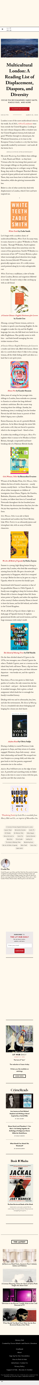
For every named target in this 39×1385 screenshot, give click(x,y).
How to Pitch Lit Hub (19, 1359)
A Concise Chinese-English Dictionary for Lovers (19, 827)
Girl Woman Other (19, 833)
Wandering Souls (8, 815)
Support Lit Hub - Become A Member (20, 1370)
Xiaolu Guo (33, 845)
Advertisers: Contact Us (19, 1363)
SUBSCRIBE (19, 951)
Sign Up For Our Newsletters (19, 1356)
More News (19, 1076)
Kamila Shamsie (30, 836)
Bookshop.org (7, 1376)
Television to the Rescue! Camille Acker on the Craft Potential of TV (19, 1304)
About (19, 1352)
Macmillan (10, 839)
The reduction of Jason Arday (19, 1064)
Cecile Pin (5, 115)
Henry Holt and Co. (9, 836)
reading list (29, 839)
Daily (19, 1054)
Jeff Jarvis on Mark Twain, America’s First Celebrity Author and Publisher (19, 1265)
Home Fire (20, 836)
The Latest (19, 1242)
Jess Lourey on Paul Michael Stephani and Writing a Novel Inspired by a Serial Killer (19, 1113)
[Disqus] (19, 903)
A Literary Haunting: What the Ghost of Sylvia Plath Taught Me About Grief (19, 1285)
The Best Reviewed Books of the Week (20, 1204)
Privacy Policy (19, 1366)
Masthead (19, 1349)
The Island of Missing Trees (13, 842)
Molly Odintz (20, 1136)
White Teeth (24, 845)
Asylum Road (8, 830)
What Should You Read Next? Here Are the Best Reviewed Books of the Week (19, 1324)
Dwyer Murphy (20, 1148)
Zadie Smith (19, 848)
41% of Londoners (25, 124)
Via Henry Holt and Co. (19, 109)
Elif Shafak (8, 833)
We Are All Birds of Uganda (10, 845)
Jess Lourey (20, 1118)
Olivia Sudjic (19, 839)
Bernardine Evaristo (20, 830)
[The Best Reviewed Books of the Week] (20, 1184)
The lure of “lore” (19, 1060)
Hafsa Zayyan (30, 833)
